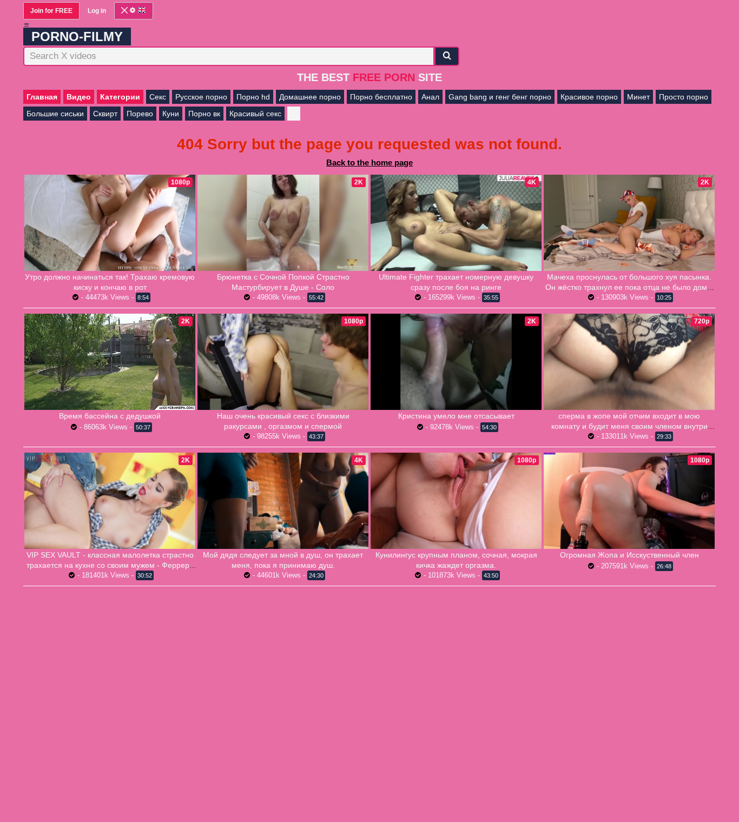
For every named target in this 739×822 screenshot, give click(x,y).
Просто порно (683, 96)
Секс (157, 96)
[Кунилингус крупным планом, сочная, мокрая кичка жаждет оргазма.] (456, 501)
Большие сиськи (55, 113)
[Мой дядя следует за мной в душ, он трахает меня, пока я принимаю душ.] (282, 501)
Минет (638, 96)
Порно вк (204, 113)
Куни (170, 113)
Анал (430, 96)
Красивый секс (255, 113)
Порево (140, 113)
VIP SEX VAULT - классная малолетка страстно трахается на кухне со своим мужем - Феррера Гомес (110, 565)
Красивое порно (589, 96)
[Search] (446, 56)
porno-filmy (77, 36)
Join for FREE (51, 11)
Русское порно (201, 96)
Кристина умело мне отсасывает (456, 416)
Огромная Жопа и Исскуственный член (629, 555)
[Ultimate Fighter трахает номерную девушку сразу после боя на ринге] (456, 223)
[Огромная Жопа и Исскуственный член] (629, 501)
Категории (120, 96)
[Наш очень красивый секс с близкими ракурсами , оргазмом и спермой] (282, 362)
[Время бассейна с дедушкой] (109, 361)
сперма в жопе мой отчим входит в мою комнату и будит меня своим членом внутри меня (629, 426)
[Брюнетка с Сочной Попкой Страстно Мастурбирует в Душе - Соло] (282, 223)
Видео (79, 96)
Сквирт (105, 113)
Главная (42, 96)
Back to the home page (369, 162)
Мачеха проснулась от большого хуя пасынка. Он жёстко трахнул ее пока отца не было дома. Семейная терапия (629, 287)
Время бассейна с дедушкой (110, 416)
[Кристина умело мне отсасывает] (456, 362)
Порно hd (253, 96)
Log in (97, 11)
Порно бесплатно (381, 96)
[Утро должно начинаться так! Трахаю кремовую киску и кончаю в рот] (109, 223)
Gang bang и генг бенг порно (499, 96)
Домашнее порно (310, 96)
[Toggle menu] (26, 25)
